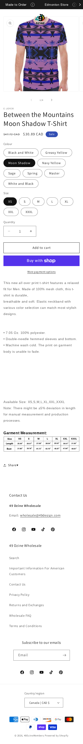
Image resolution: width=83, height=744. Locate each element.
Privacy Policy (19, 595)
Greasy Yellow (56, 153)
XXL (11, 212)
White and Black (21, 184)
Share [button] (12, 465)
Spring (32, 173)
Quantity (9, 222)
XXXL (29, 212)
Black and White (21, 153)
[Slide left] (31, 100)
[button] (9, 19)
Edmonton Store (56, 4)
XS (10, 201)
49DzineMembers (34, 735)
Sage (12, 173)
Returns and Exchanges (26, 605)
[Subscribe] (64, 655)
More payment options (41, 271)
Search (14, 558)
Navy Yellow (51, 163)
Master (54, 173)
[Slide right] (52, 100)
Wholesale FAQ (20, 615)
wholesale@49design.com (40, 515)
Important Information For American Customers (36, 571)
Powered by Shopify (56, 735)
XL (66, 201)
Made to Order (16, 4)
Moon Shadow (19, 163)
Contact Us (17, 584)
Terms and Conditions (25, 626)
